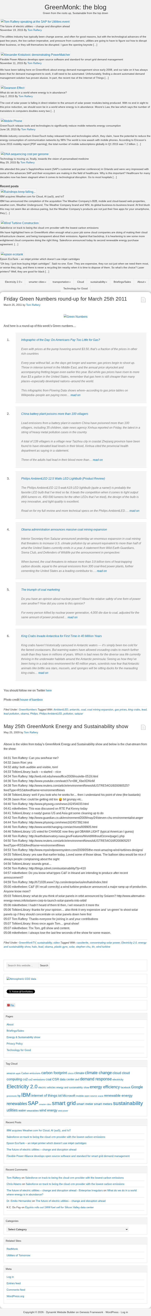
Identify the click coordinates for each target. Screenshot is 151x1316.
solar (72, 946)
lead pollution (11, 713)
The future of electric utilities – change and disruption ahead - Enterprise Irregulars (55, 1190)
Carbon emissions (31, 1073)
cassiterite (82, 942)
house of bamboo (31, 699)
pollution (68, 713)
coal (83, 709)
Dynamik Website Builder (60, 1312)
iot (60, 1095)
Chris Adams (14, 1183)
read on (75, 395)
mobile (80, 1095)
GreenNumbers (28, 709)
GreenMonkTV (27, 942)
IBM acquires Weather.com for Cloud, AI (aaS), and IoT (32, 196)
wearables (33, 1110)
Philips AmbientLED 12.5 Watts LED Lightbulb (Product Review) (63, 478)
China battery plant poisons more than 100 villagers (54, 413)
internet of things (44, 1095)
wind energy (48, 1110)
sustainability (97, 281)
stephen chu (83, 946)
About (140, 281)
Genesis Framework (91, 1312)
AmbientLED (61, 709)
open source (91, 1096)
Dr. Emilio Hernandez (19, 1200)
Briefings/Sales (122, 281)
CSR (55, 1079)
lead (144, 709)
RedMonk (12, 1248)
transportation (61, 281)
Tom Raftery (14, 1177)
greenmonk (12, 1096)
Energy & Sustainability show (23, 1037)
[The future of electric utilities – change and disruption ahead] (35, 21)
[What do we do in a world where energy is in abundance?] (12, 87)
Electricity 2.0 (12, 281)
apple (18, 1073)
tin (93, 946)
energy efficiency (105, 1087)
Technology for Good (75, 288)
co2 (25, 1079)
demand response (96, 1079)
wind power (63, 1111)
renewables (17, 1103)
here (49, 690)
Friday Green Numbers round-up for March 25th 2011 (65, 299)
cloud (117, 1073)
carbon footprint (54, 1073)
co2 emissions (36, 1079)
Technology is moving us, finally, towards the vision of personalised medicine (44, 158)
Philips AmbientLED (50, 713)
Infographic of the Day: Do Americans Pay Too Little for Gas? (60, 339)
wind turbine (103, 946)
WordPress (112, 1312)
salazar (79, 713)
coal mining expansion (100, 709)
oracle (100, 1096)
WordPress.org (15, 1296)
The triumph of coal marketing (40, 589)
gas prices (121, 709)
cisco (70, 1073)
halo (34, 946)
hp (18, 1095)
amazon (11, 1073)
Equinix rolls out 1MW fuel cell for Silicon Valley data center (59, 1207)
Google (137, 1087)
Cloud (80, 281)
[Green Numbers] (75, 316)
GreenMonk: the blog (75, 7)
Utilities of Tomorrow (18, 1255)
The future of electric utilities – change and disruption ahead (35, 26)
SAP (33, 1103)
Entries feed (14, 1283)
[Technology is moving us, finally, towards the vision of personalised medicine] (25, 154)
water (22, 1110)
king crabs (134, 709)
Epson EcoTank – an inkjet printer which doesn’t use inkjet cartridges (40, 259)
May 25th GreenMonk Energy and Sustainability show (66, 726)
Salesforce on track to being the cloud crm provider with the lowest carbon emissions (49, 227)
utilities (12, 1110)
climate (79, 1073)
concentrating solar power (105, 942)
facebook (125, 1087)
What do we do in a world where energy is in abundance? (33, 92)
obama (25, 713)
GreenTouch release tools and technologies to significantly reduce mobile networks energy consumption (60, 125)
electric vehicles (47, 1087)
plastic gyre (61, 946)
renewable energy (118, 1095)
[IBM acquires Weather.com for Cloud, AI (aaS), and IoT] (18, 191)
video (56, 942)
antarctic (75, 709)
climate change (98, 1072)
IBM (26, 1095)
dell (77, 1079)
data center (67, 1079)
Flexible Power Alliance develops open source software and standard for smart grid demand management (61, 59)
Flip (12, 1005)
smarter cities (36, 281)
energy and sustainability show (72, 1087)
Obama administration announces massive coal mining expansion (64, 529)
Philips (34, 713)
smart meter (84, 1104)
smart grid (64, 1103)
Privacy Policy (15, 1043)
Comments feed (16, 1289)
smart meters (103, 1104)
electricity (118, 1079)
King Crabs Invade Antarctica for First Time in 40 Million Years (61, 636)
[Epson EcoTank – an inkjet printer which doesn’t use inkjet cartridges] (12, 254)
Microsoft (68, 1095)
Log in (10, 1276)
